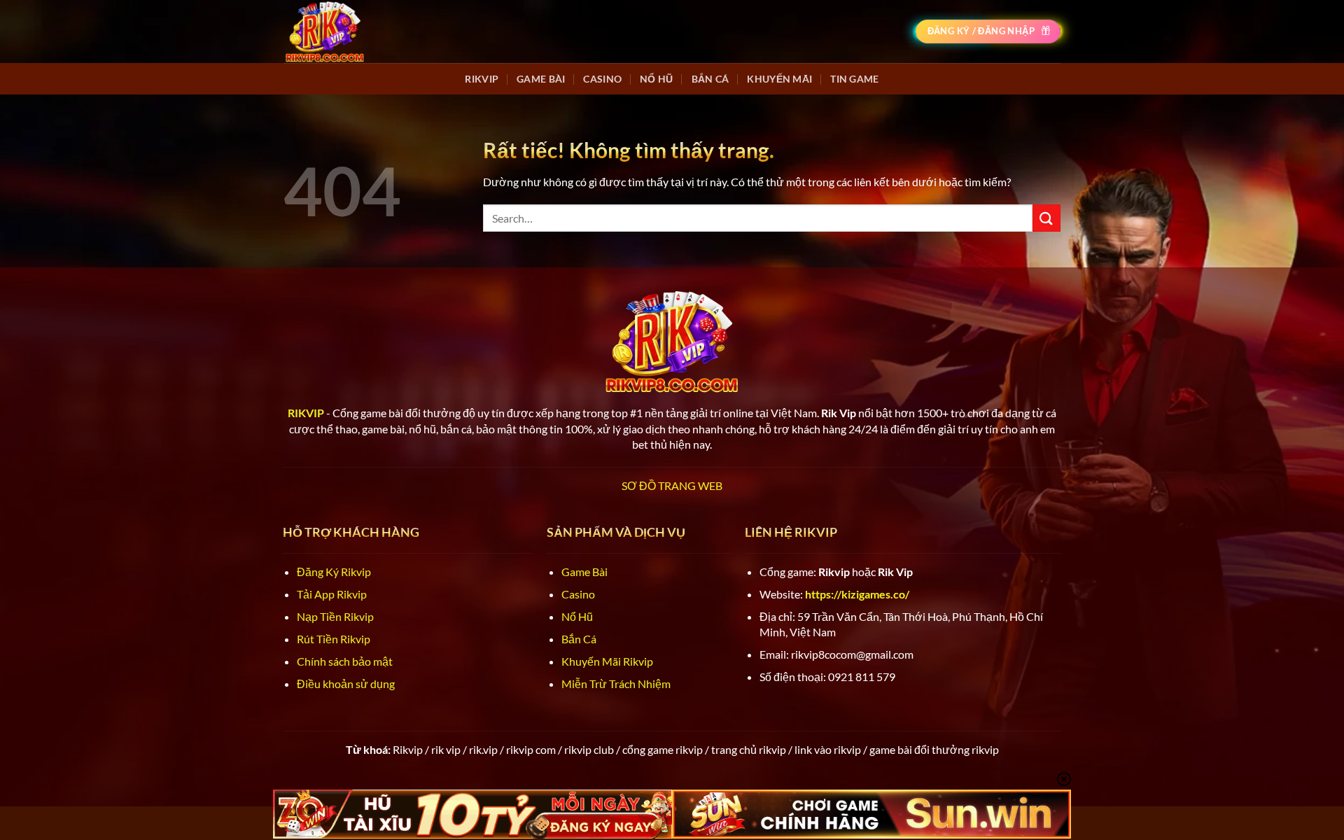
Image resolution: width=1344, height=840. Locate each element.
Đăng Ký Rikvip (334, 571)
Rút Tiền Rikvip (333, 638)
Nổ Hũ (656, 79)
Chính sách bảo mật (345, 661)
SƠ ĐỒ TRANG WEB (672, 485)
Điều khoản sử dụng (346, 683)
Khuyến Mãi (779, 79)
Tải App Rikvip (332, 594)
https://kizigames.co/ (857, 594)
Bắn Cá (710, 79)
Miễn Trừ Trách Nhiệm (616, 683)
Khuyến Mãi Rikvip (607, 661)
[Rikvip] (325, 31)
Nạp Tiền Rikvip (335, 616)
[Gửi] (1046, 218)
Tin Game (854, 79)
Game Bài (541, 79)
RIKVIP (481, 79)
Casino (602, 79)
